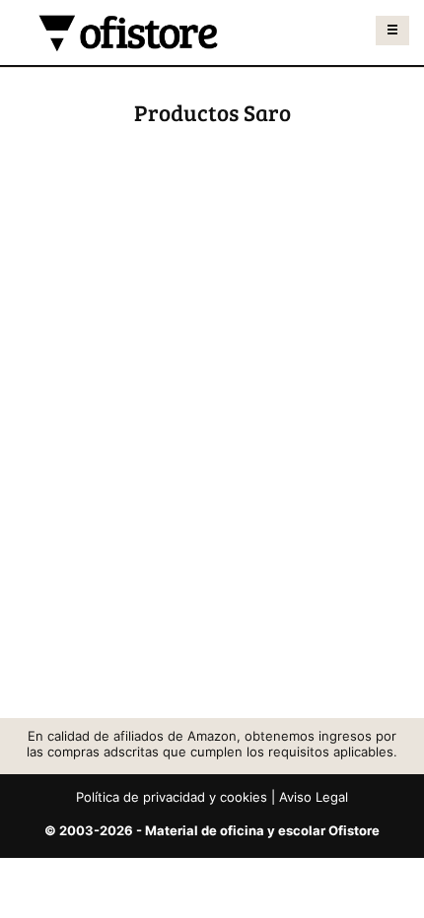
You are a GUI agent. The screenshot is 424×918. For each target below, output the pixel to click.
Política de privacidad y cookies (171, 797)
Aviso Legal (313, 797)
